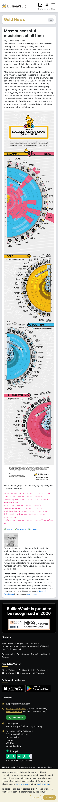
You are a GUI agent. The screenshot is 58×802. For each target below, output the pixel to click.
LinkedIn (26, 670)
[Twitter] (8, 529)
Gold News (32, 594)
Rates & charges (15, 643)
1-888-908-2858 (14, 711)
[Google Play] (38, 688)
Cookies (5, 657)
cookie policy (43, 784)
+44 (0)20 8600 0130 (16, 708)
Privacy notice (8, 654)
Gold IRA (17, 649)
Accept (49, 797)
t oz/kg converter (10, 646)
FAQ (4, 643)
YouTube (10, 673)
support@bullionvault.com (18, 704)
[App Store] (13, 688)
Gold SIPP (6, 649)
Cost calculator (32, 643)
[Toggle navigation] (51, 20)
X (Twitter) (10, 670)
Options (35, 797)
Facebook (41, 670)
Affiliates (44, 646)
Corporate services (29, 646)
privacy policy (22, 784)
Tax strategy (23, 654)
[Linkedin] (33, 529)
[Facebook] (20, 529)
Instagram (25, 673)
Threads (40, 673)
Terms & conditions (39, 654)
